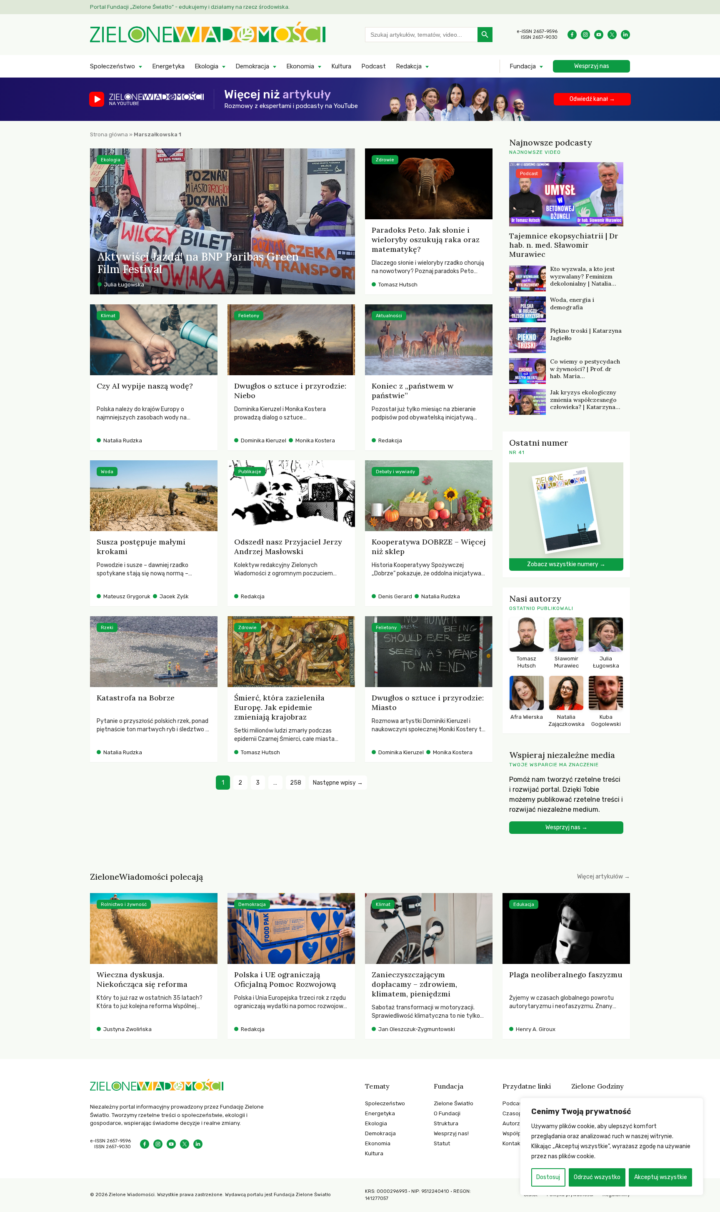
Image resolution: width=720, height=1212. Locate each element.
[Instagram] (585, 34)
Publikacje (249, 471)
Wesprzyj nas (591, 66)
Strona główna (109, 134)
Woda (107, 471)
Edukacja (523, 904)
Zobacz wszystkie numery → (566, 564)
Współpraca (517, 1133)
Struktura (446, 1123)
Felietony (248, 316)
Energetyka (168, 66)
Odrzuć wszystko (597, 1177)
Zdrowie (385, 160)
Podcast (373, 66)
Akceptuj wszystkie (660, 1177)
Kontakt (512, 1143)
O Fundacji (447, 1113)
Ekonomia (300, 66)
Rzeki (107, 627)
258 (295, 782)
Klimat (108, 316)
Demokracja (252, 66)
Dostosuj (548, 1177)
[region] (611, 1146)
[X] (612, 34)
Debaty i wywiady (395, 471)
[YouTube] (598, 34)
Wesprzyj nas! (451, 1133)
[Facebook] (572, 34)
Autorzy (512, 1123)
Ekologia (206, 66)
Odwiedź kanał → (592, 99)
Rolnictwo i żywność (124, 904)
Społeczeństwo (112, 66)
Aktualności (389, 316)
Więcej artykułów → (603, 876)
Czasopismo (518, 1113)
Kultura (341, 66)
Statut (442, 1143)
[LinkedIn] (625, 34)
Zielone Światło (453, 1103)
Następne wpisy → (338, 782)
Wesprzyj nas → (566, 827)
